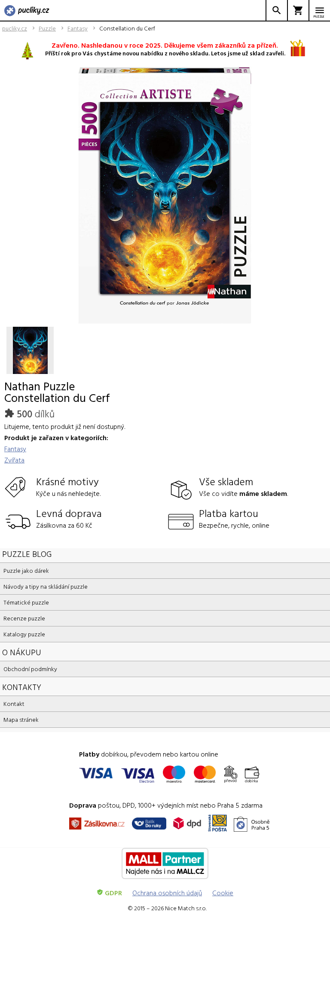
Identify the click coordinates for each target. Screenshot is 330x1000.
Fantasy (77, 28)
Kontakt (13, 703)
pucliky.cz (14, 28)
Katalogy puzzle (24, 633)
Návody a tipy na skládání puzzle (45, 586)
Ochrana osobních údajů (167, 893)
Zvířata (14, 460)
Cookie (222, 893)
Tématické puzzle (26, 602)
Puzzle (47, 28)
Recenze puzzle (24, 618)
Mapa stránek (21, 719)
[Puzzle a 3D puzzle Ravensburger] (26, 11)
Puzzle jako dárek (26, 570)
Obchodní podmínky (30, 668)
